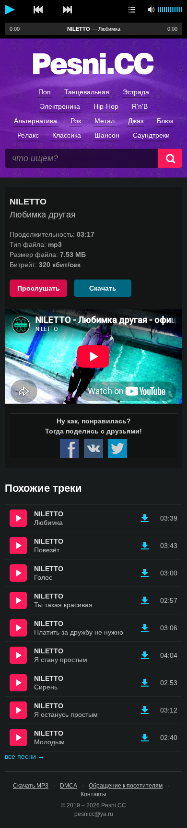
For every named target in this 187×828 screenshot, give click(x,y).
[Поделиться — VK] (93, 448)
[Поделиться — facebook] (69, 448)
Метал (104, 121)
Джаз (135, 121)
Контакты (93, 794)
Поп (44, 92)
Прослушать (38, 288)
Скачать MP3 (30, 785)
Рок (75, 121)
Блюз (165, 121)
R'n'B (140, 106)
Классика (66, 135)
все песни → (25, 756)
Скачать (103, 288)
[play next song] (67, 9)
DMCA (68, 785)
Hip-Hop (106, 106)
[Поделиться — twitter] (117, 448)
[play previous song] (38, 9)
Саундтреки (151, 135)
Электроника (60, 106)
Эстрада (136, 92)
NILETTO (48, 514)
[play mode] (132, 9)
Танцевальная (86, 92)
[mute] (151, 9)
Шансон (106, 135)
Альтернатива (35, 121)
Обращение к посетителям (126, 785)
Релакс (28, 135)
